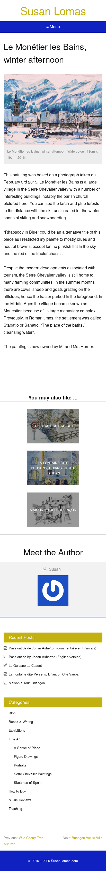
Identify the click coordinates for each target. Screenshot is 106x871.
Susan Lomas (53, 10)
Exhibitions (17, 730)
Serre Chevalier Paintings (33, 773)
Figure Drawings (26, 756)
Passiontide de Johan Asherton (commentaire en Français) (52, 648)
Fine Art (15, 739)
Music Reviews (20, 799)
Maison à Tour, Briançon (27, 682)
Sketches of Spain (27, 782)
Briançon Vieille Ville (87, 837)
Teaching (15, 808)
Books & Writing (21, 721)
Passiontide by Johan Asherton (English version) (45, 656)
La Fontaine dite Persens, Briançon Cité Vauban (44, 674)
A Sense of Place (27, 747)
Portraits (20, 765)
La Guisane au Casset (25, 665)
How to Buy (17, 791)
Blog (12, 712)
